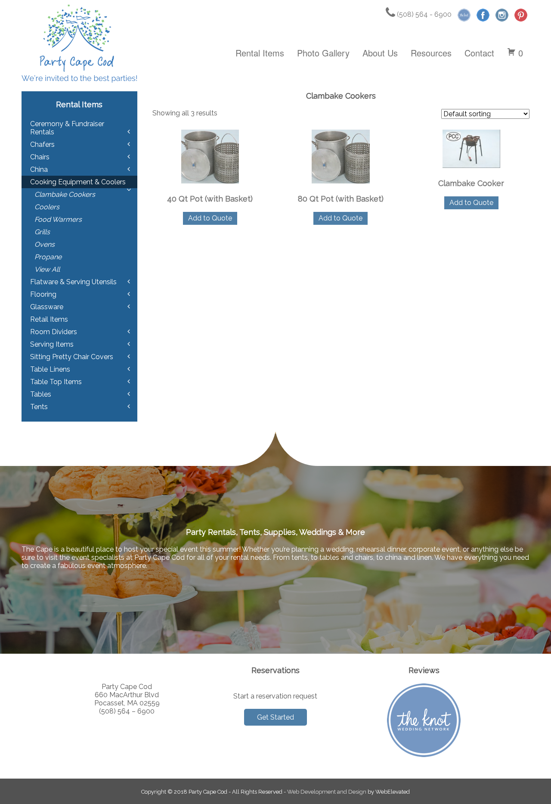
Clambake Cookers (64, 194)
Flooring (43, 294)
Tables (40, 394)
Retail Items (49, 319)
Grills (42, 232)
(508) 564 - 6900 (423, 14)
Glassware (46, 307)
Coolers (46, 207)
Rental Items (259, 53)
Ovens (44, 244)
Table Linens (50, 369)
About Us (380, 53)
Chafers (42, 144)
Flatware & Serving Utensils (73, 282)
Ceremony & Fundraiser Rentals (67, 128)
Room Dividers (53, 332)
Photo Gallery (323, 53)
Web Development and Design (326, 791)
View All (47, 269)
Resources (431, 53)
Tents (39, 407)
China (39, 169)
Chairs (40, 157)
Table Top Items (56, 382)
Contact (479, 53)
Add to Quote (210, 218)
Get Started (275, 717)
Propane (48, 257)
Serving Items (52, 344)
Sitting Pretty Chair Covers (71, 357)
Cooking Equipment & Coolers (78, 182)
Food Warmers (58, 219)
